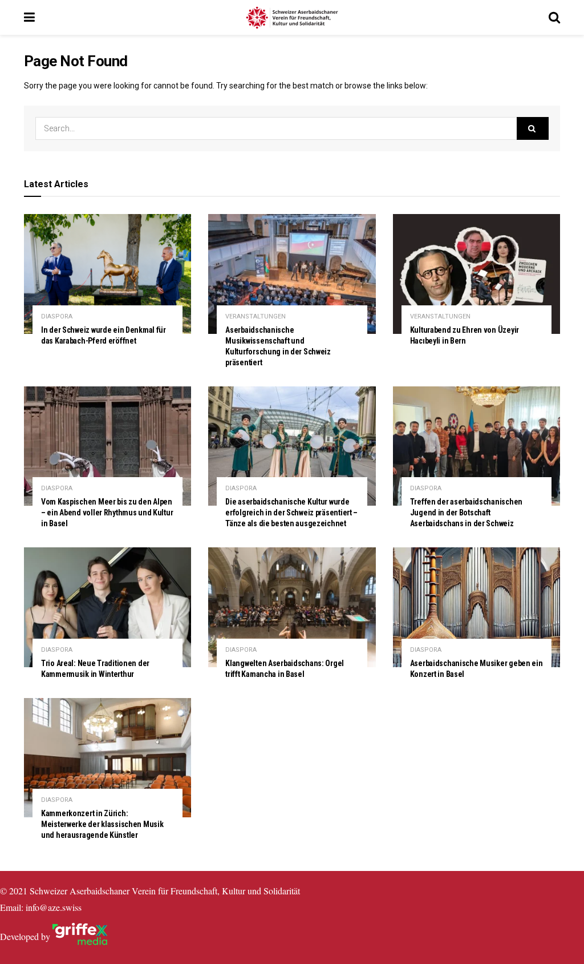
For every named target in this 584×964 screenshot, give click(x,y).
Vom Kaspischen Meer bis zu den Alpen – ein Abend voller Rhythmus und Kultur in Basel (107, 512)
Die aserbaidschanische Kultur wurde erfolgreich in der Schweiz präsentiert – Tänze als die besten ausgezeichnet (291, 512)
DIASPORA (56, 316)
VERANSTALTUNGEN (255, 316)
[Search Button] (533, 128)
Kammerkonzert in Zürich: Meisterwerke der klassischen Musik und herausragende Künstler (102, 824)
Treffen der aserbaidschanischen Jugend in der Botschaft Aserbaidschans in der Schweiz (466, 512)
